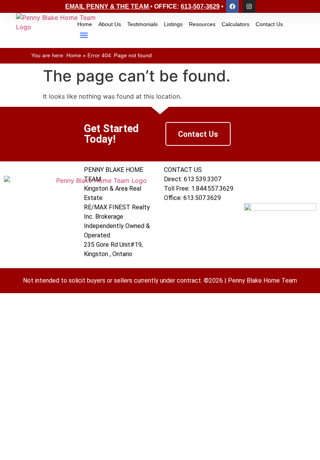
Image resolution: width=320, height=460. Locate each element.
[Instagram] (249, 6)
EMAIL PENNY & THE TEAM (107, 6)
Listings (173, 24)
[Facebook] (232, 6)
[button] (83, 35)
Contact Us (269, 24)
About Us (109, 24)
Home (84, 24)
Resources (202, 24)
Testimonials (142, 24)
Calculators (235, 24)
